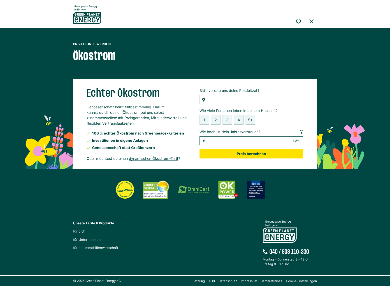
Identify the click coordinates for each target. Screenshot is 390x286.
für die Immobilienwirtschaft (95, 248)
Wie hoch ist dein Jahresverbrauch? (230, 132)
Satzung (199, 281)
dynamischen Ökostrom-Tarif (153, 158)
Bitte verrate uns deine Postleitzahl (229, 90)
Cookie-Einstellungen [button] (301, 281)
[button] (311, 21)
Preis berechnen (251, 153)
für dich (79, 231)
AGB (212, 281)
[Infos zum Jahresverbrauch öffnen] (301, 132)
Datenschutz (227, 281)
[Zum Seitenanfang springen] (384, 262)
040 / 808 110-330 (289, 252)
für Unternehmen (87, 239)
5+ (250, 120)
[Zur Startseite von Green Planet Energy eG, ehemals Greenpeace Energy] (87, 18)
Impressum (249, 281)
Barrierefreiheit (271, 281)
